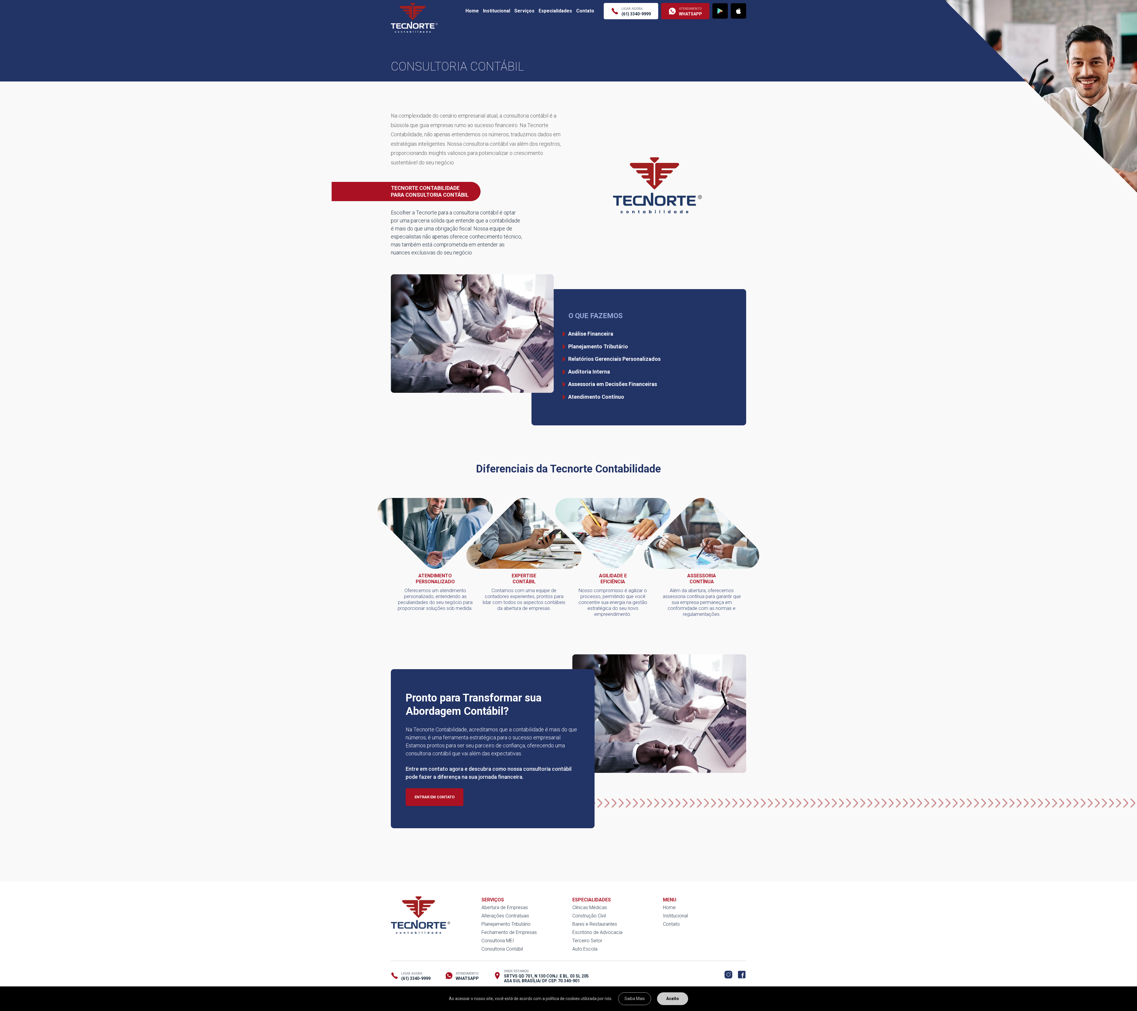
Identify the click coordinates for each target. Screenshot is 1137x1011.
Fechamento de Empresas (509, 932)
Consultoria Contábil (502, 949)
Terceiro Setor (587, 940)
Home (472, 11)
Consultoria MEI (497, 940)
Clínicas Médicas (589, 907)
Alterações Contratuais (505, 916)
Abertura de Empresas (504, 907)
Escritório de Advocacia (597, 932)
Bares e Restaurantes (594, 924)
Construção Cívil (589, 916)
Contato (585, 11)
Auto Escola (585, 949)
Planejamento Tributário (506, 924)
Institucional (496, 11)
